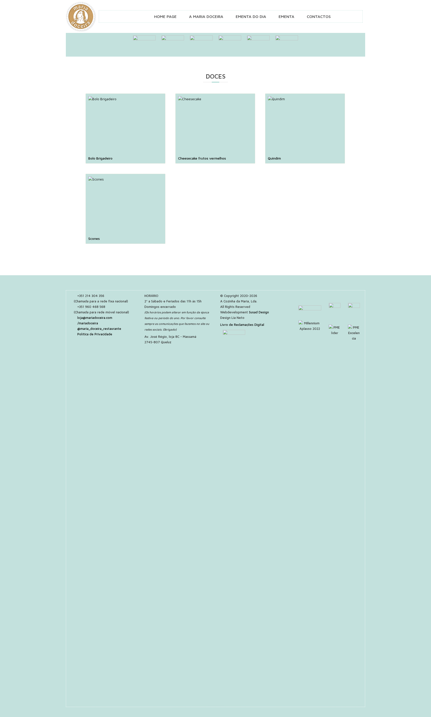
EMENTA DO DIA (251, 16)
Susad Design (259, 312)
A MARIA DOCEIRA (206, 16)
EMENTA (286, 16)
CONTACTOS (319, 16)
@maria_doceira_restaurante (99, 329)
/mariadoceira (87, 323)
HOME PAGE (165, 16)
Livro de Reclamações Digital (242, 325)
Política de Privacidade (94, 334)
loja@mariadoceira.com (94, 318)
